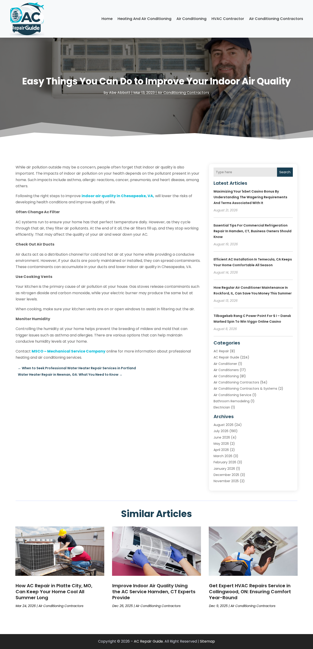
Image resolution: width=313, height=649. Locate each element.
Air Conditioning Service (232, 395)
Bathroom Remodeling (232, 401)
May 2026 (221, 443)
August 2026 (223, 424)
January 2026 (224, 468)
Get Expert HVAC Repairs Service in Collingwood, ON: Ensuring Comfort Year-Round (250, 591)
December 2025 (226, 475)
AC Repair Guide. (149, 641)
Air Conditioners (226, 370)
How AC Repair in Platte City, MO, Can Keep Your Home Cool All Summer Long (54, 591)
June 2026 (222, 437)
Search (285, 172)
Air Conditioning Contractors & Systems (245, 388)
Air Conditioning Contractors (276, 18)
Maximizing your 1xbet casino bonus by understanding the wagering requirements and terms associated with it (250, 197)
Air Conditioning (191, 18)
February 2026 (225, 462)
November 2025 (226, 481)
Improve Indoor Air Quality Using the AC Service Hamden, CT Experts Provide (153, 591)
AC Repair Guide (226, 357)
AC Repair (221, 351)
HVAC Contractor (227, 18)
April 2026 (221, 450)
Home (107, 18)
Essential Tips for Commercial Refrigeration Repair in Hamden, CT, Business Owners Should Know (252, 231)
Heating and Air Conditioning (144, 18)
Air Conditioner (225, 363)
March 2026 (223, 456)
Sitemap (207, 641)
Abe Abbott (119, 92)
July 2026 (221, 431)
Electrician (222, 407)
